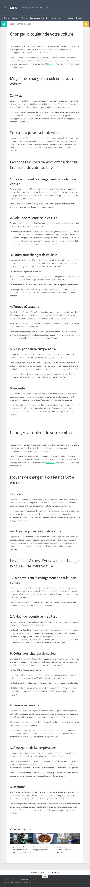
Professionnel (55, 18)
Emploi (6, 18)
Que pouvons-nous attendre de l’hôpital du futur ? (66, 850)
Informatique (68, 18)
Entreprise (79, 18)
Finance (24, 18)
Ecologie (15, 18)
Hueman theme (31, 882)
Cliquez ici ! (50, 64)
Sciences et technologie (39, 18)
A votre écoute (53, 872)
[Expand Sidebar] (4, 24)
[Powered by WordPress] (12, 882)
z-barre (11, 7)
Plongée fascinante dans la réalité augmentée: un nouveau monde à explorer (20, 850)
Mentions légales (37, 872)
